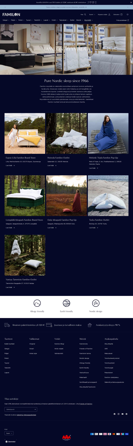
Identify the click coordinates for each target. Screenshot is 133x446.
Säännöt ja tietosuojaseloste (114, 382)
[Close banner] (131, 2)
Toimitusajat (109, 368)
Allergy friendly (85, 363)
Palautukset (109, 372)
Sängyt (7, 349)
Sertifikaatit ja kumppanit (88, 382)
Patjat (7, 353)
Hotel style (33, 353)
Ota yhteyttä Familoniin (88, 387)
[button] (84, 15)
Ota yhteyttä (109, 344)
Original (32, 344)
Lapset (7, 372)
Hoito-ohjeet (59, 349)
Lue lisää (9, 165)
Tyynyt (7, 363)
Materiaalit (83, 377)
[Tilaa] (35, 409)
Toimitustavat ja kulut (112, 358)
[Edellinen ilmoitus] (5, 7)
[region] (66, 2)
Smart (31, 349)
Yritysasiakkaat (121, 20)
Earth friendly (84, 368)
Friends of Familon (86, 349)
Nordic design (84, 358)
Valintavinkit (59, 353)
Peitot (7, 358)
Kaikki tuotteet (9, 344)
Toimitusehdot (110, 363)
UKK (106, 349)
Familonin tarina (85, 353)
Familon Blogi (59, 344)
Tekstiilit (7, 368)
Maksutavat (108, 353)
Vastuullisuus (84, 372)
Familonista (84, 344)
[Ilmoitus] (128, 7)
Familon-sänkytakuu (112, 377)
